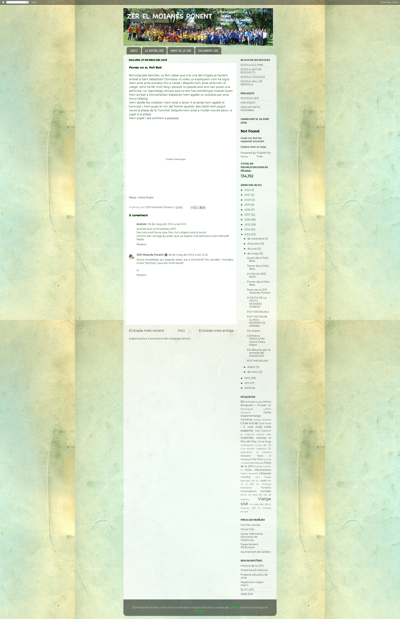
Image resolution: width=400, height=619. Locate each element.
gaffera (234, 607)
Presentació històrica (254, 570)
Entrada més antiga (216, 330)
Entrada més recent (146, 330)
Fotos (248, 469)
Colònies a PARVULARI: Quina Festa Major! (256, 340)
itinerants (253, 473)
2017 (247, 214)
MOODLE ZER (250, 98)
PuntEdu (266, 487)
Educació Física (252, 455)
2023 (247, 190)
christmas (266, 419)
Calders (267, 409)
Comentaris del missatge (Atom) (169, 338)
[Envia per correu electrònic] (192, 207)
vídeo (256, 504)
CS (269, 448)
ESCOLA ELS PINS (252, 64)
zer (262, 504)
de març (253, 371)
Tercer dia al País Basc (258, 267)
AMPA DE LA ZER (181, 51)
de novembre (256, 238)
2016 (247, 219)
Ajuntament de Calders (256, 551)
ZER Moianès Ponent (150, 254)
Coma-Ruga (264, 441)
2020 (248, 199)
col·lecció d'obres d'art (258, 434)
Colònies (247, 438)
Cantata (257, 419)
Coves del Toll (263, 445)
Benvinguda (247, 409)
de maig (253, 253)
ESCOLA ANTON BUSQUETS (251, 71)
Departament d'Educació (249, 546)
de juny (252, 248)
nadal (263, 480)
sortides (266, 491)
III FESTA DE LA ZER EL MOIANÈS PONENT (257, 302)
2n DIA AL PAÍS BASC (256, 275)
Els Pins (257, 459)
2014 (247, 229)
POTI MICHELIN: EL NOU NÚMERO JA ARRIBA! (257, 321)
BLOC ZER (247, 589)
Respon (141, 244)
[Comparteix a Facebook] (201, 207)
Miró (257, 477)
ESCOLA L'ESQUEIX (253, 76)
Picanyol (266, 484)
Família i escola (250, 524)
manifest (246, 477)
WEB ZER (247, 594)
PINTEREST (248, 102)
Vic (251, 504)
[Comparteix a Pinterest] (204, 207)
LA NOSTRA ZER (154, 51)
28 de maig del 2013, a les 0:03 (167, 224)
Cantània (246, 419)
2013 (247, 234)
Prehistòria (246, 487)
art (269, 405)
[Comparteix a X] (198, 207)
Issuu (244, 156)
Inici (181, 330)
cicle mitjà (255, 426)
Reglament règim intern (252, 584)
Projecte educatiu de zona (254, 576)
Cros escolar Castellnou (254, 448)
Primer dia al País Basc (258, 283)
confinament (247, 445)
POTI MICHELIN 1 (258, 360)
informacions (262, 469)
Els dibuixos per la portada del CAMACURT (258, 352)
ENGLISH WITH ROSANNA (250, 109)
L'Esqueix (265, 473)
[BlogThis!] (195, 207)
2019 (247, 204)
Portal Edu (248, 529)
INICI (134, 51)
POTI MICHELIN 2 (258, 311)
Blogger (200, 610)
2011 (247, 383)
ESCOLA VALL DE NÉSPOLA (251, 83)
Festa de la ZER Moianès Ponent (258, 291)
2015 (247, 224)
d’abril (251, 367)
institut (244, 473)
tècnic (244, 494)
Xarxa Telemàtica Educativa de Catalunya (252, 536)
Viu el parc (253, 330)
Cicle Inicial (249, 423)
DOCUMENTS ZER (208, 51)
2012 (247, 378)
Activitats (250, 401)
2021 (247, 194)
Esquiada (258, 463)
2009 (248, 387)
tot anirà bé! (255, 494)
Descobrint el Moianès (256, 452)
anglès (259, 402)
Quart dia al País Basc (257, 259)
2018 (247, 209)
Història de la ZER (252, 565)
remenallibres (249, 491)
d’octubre (253, 243)
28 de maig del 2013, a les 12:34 (188, 254)
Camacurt (246, 412)
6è (242, 401)
